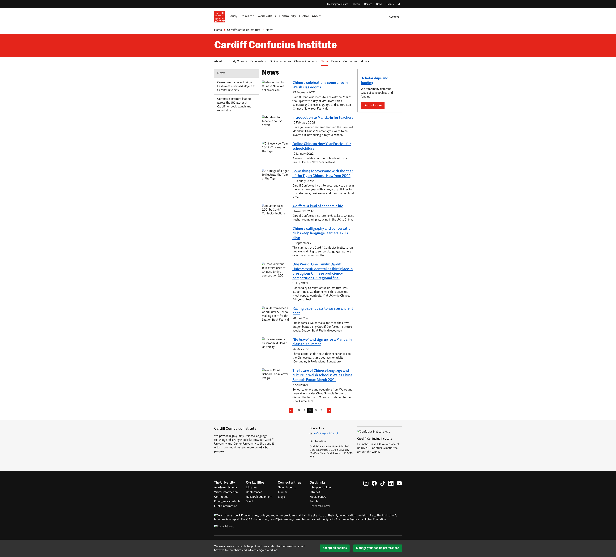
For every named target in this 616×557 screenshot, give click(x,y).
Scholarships (258, 61)
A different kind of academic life (317, 206)
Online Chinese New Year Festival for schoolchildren (321, 146)
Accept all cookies (334, 548)
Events (390, 4)
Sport (249, 501)
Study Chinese (238, 61)
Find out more (373, 105)
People (314, 501)
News (379, 4)
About (316, 16)
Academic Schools (225, 487)
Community (287, 16)
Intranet (315, 492)
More (363, 61)
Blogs (281, 496)
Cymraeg (394, 17)
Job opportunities (320, 487)
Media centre (318, 496)
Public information (225, 506)
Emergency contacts (227, 501)
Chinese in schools (305, 61)
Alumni (356, 4)
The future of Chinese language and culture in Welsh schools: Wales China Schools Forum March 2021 (322, 375)
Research (247, 16)
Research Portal (320, 506)
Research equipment (259, 496)
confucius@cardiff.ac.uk (325, 433)
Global (304, 16)
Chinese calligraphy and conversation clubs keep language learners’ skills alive (322, 233)
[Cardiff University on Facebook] (374, 483)
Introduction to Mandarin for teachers (322, 117)
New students (287, 487)
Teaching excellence (337, 4)
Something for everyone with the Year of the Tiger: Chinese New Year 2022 (322, 174)
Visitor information (226, 492)
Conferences (254, 492)
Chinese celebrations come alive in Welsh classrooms (320, 85)
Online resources (280, 61)
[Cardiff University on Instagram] (365, 483)
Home (218, 30)
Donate (368, 4)
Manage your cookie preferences (377, 548)
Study (233, 16)
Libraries (251, 487)
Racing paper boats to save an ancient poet (322, 311)
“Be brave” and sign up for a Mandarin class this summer (322, 342)
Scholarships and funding (374, 81)
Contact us (350, 61)
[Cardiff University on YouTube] (399, 483)
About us (220, 61)
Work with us (266, 16)
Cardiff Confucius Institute (244, 30)
